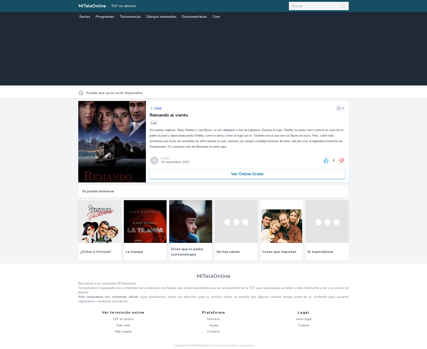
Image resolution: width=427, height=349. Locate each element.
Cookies (303, 325)
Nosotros (213, 319)
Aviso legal (304, 319)
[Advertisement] (213, 54)
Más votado (123, 331)
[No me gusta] (341, 160)
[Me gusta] (326, 160)
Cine (216, 16)
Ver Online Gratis (247, 174)
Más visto (123, 325)
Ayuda (213, 325)
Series (84, 16)
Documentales (194, 16)
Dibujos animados (161, 16)
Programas (105, 16)
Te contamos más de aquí (197, 146)
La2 (153, 123)
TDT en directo (123, 6)
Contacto (213, 331)
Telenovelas (130, 16)
